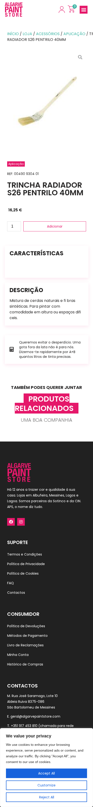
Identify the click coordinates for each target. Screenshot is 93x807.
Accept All (46, 773)
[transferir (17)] (46, 101)
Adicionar (54, 226)
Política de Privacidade (26, 564)
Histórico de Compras (25, 664)
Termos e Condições (24, 554)
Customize (46, 785)
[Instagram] (21, 522)
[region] (46, 767)
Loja (27, 34)
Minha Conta (18, 654)
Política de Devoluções (26, 626)
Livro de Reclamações (25, 645)
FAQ (10, 583)
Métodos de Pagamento (27, 635)
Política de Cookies (23, 573)
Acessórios (48, 34)
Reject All (46, 797)
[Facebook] (11, 522)
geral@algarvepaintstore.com (35, 716)
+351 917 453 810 (24, 725)
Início (13, 34)
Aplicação (74, 34)
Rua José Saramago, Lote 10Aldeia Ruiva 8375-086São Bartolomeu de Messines (32, 701)
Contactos (16, 592)
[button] (84, 10)
